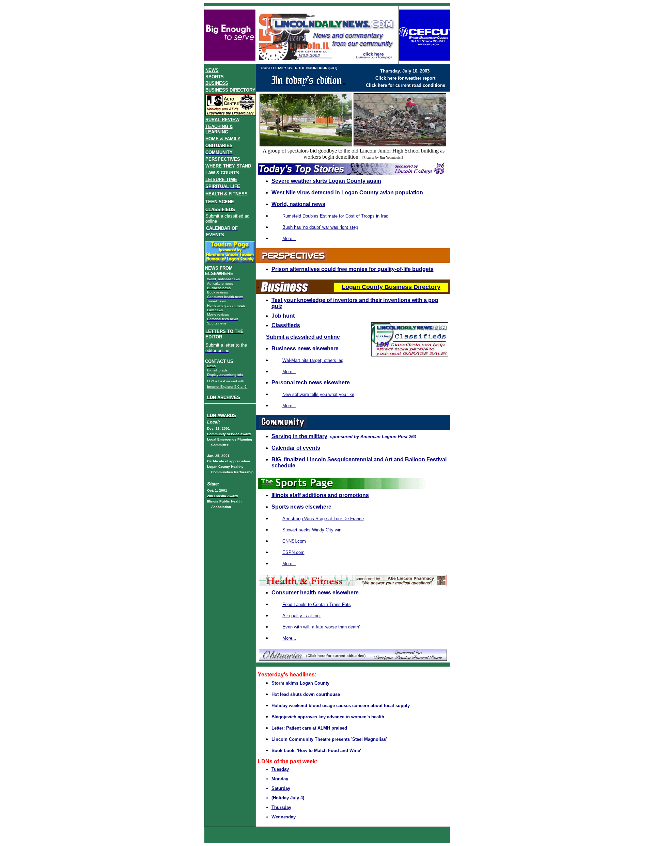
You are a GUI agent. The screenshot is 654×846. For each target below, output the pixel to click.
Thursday (281, 807)
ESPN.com (293, 552)
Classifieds (285, 325)
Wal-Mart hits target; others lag (312, 360)
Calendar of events (295, 448)
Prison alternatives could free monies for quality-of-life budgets (352, 269)
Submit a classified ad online (303, 337)
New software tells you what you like (318, 394)
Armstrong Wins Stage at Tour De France (323, 518)
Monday (279, 778)
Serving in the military (299, 436)
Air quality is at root (301, 615)
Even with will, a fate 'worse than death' (321, 626)
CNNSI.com (294, 541)
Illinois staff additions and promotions (320, 495)
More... (289, 563)
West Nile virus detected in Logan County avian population (347, 192)
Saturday (280, 788)
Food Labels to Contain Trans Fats (316, 604)
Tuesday (280, 769)
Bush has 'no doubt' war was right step (320, 227)
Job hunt (283, 316)
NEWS (212, 70)
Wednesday (283, 816)
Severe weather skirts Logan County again (326, 181)
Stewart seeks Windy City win (311, 529)
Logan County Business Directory (391, 287)
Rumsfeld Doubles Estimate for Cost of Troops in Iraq (335, 216)
